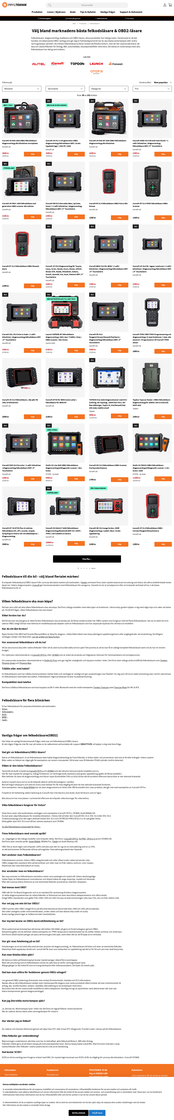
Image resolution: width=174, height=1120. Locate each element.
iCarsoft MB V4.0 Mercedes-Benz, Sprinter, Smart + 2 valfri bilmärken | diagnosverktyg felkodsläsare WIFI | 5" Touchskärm (64, 206)
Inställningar (78, 1113)
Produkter (37, 12)
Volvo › (5, 709)
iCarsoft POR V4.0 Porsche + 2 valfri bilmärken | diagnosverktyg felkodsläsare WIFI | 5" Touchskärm (21, 468)
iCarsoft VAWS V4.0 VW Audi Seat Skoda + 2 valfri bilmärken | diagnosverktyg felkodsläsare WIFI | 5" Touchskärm (150, 143)
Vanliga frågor (107, 12)
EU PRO (82, 838)
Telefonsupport (45, 18)
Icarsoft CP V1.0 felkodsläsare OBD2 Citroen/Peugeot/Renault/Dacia (147, 529)
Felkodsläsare (95, 23)
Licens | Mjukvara (56, 12)
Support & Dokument (131, 12)
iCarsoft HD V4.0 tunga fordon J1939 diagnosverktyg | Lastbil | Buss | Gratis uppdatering (104, 531)
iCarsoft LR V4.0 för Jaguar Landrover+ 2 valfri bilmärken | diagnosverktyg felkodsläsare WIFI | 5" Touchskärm (152, 269)
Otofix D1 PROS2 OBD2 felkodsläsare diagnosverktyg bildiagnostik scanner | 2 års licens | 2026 (151, 468)
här (48, 1105)
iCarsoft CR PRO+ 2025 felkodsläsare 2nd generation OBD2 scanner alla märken (19, 205)
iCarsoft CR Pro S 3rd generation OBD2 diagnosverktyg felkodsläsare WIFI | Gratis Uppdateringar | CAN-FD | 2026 (63, 143)
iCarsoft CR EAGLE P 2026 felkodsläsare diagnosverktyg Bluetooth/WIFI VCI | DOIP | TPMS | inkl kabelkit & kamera (63, 531)
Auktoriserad (102, 18)
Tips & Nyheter (88, 12)
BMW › (4, 717)
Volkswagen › (8, 711)
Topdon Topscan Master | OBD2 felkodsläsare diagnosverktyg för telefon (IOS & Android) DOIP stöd (151, 402)
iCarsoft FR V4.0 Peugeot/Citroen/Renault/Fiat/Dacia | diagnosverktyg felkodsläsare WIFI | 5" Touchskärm (105, 338)
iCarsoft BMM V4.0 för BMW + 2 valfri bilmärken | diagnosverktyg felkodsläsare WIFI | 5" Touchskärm (108, 269)
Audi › (4, 714)
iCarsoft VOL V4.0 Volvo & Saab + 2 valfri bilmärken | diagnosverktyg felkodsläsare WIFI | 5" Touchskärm (21, 337)
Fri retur (130, 18)
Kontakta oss (53, 1074)
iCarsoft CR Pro (36, 771)
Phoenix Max (25, 663)
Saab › (4, 720)
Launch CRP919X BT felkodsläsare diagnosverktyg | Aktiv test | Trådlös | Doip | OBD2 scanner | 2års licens (63, 337)
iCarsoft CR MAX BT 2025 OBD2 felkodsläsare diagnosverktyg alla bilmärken (107, 142)
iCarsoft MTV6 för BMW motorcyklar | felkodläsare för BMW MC (61, 401)
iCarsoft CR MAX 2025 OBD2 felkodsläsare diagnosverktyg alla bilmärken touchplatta (20, 142)
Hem (74, 23)
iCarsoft (36, 585)
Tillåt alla (97, 1113)
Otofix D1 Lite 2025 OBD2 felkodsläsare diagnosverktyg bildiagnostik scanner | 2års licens (64, 468)
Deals (73, 12)
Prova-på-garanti (73, 18)
